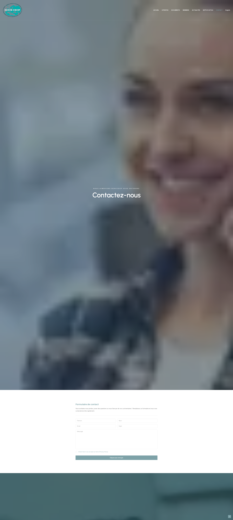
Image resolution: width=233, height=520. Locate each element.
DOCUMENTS (175, 10)
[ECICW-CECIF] (12, 10)
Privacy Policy (104, 451)
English (227, 10)
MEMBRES (186, 10)
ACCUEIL (156, 10)
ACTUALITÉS (196, 10)
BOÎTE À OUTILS (208, 10)
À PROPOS (165, 10)
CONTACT (219, 10)
